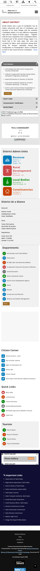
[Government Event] (20, 285)
